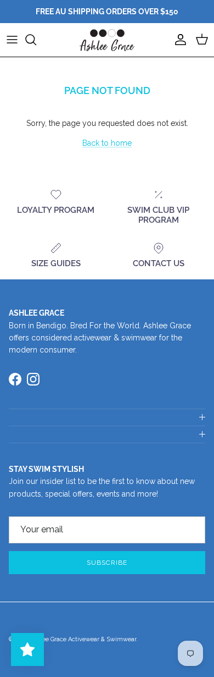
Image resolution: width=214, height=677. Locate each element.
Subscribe (107, 562)
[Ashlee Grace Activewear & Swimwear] (107, 40)
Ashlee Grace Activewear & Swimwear (83, 639)
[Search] (36, 39)
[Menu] (12, 39)
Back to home (107, 143)
